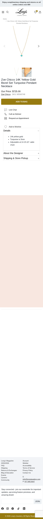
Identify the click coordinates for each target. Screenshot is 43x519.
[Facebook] (2, 508)
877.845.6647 (30, 481)
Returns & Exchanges (9, 470)
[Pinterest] (12, 508)
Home (5, 19)
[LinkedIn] (24, 508)
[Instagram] (7, 508)
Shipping (4, 468)
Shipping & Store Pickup (15, 158)
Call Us (7, 190)
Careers (4, 477)
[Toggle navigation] (3, 12)
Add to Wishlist (15, 127)
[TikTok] (18, 508)
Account (26, 461)
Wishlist (25, 463)
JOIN (37, 501)
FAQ (2, 465)
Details (6, 130)
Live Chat (13, 110)
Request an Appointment (19, 118)
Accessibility (27, 465)
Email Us (21, 190)
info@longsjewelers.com (31, 479)
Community (5, 480)
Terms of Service (29, 468)
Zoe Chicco (6, 94)
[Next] (38, 46)
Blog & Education (7, 473)
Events (3, 475)
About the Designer (13, 153)
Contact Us (27, 473)
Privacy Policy (28, 470)
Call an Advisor (15, 114)
